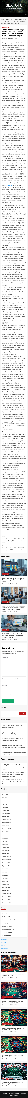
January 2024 (5, 890)
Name (4, 678)
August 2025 (5, 832)
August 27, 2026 (11, 1031)
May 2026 (5, 804)
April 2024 (5, 881)
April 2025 (5, 844)
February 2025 (6, 850)
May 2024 (5, 878)
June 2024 (5, 875)
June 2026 (5, 801)
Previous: (14, 539)
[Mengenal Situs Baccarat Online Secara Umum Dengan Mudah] (14, 963)
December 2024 (6, 856)
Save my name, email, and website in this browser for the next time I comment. (14, 695)
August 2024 (5, 869)
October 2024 (6, 862)
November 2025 (6, 822)
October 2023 (6, 899)
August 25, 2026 (11, 1085)
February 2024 (6, 887)
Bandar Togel (6, 27)
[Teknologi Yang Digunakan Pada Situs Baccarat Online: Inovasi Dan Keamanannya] (14, 1044)
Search (3, 708)
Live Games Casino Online (9, 920)
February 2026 (6, 813)
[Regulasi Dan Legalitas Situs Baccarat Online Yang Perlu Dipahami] (14, 1071)
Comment (5, 657)
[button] (2, 14)
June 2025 (5, 838)
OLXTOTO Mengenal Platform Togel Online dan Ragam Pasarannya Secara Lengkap (13, 579)
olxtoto (14, 5)
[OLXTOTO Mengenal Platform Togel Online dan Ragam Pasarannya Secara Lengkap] (14, 567)
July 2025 (4, 835)
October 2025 (6, 825)
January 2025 (5, 853)
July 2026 (4, 798)
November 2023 (6, 896)
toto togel (3, 942)
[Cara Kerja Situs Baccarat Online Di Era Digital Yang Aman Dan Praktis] (14, 1017)
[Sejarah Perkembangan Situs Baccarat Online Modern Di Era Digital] (14, 990)
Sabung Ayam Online (7, 923)
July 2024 (4, 872)
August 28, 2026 (11, 1004)
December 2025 (6, 819)
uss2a (5, 38)
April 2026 (5, 807)
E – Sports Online (6, 916)
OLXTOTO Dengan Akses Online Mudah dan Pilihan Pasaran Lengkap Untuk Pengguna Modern (13, 635)
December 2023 (6, 893)
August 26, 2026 (11, 1058)
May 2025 (5, 841)
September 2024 (6, 866)
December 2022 (6, 903)
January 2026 (5, 816)
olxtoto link (4, 945)
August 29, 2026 (11, 977)
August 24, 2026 (11, 583)
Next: (14, 548)
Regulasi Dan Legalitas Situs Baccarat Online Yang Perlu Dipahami (14, 753)
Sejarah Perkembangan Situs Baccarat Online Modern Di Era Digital (12, 732)
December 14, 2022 (12, 38)
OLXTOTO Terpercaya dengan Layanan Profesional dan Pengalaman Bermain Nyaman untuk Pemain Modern (13, 607)
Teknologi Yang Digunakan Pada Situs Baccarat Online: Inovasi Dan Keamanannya (13, 746)
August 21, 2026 (11, 639)
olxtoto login (4, 939)
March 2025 (5, 847)
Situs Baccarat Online (8, 926)
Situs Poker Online (7, 932)
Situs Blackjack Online (8, 929)
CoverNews (23, 1093)
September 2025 (6, 828)
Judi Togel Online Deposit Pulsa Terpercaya (13, 765)
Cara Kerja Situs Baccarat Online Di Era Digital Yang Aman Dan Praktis (12, 739)
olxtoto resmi (4, 948)
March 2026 (5, 810)
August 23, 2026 (11, 611)
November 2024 (6, 859)
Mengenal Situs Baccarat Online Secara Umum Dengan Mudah (12, 726)
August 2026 (5, 794)
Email (16, 678)
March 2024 (5, 884)
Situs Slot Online (6, 935)
